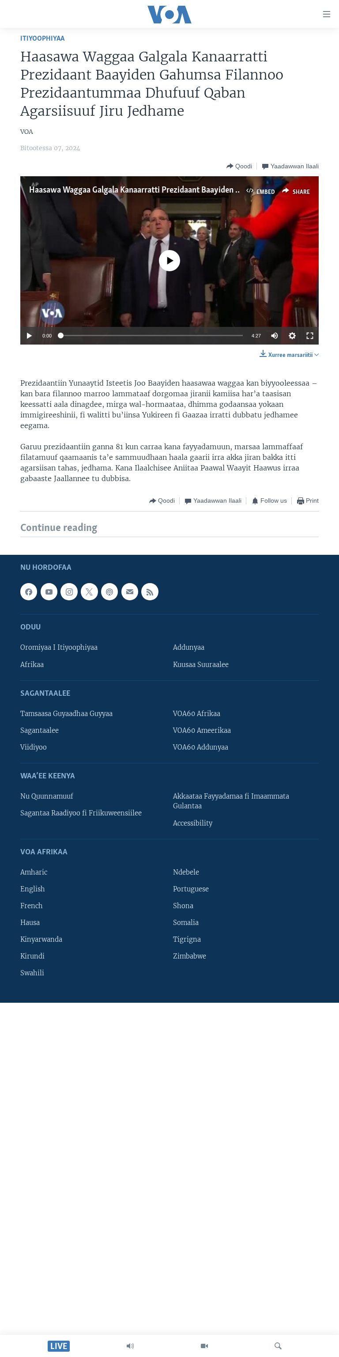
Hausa (30, 923)
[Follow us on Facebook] (28, 591)
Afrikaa (32, 664)
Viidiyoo (33, 747)
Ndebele (186, 872)
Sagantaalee (39, 731)
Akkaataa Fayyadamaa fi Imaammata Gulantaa (231, 801)
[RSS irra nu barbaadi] (149, 591)
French (31, 906)
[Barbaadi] (278, 1346)
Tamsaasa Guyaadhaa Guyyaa (66, 714)
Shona (183, 906)
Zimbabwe (189, 956)
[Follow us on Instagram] (68, 591)
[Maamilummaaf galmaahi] (129, 591)
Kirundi (32, 956)
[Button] (239, 166)
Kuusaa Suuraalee (201, 664)
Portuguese (191, 889)
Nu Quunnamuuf (46, 796)
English (32, 889)
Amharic (33, 872)
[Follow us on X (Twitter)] (89, 591)
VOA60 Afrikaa (196, 714)
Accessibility (192, 823)
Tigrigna (187, 940)
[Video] (204, 1346)
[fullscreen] (310, 336)
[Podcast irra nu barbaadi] (109, 591)
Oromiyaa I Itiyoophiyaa (59, 648)
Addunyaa (188, 648)
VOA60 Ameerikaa (202, 731)
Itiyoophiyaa (42, 38)
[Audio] (130, 1346)
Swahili (32, 973)
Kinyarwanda (41, 940)
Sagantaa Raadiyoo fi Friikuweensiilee (81, 813)
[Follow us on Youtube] (49, 591)
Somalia (186, 923)
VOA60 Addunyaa (200, 747)
